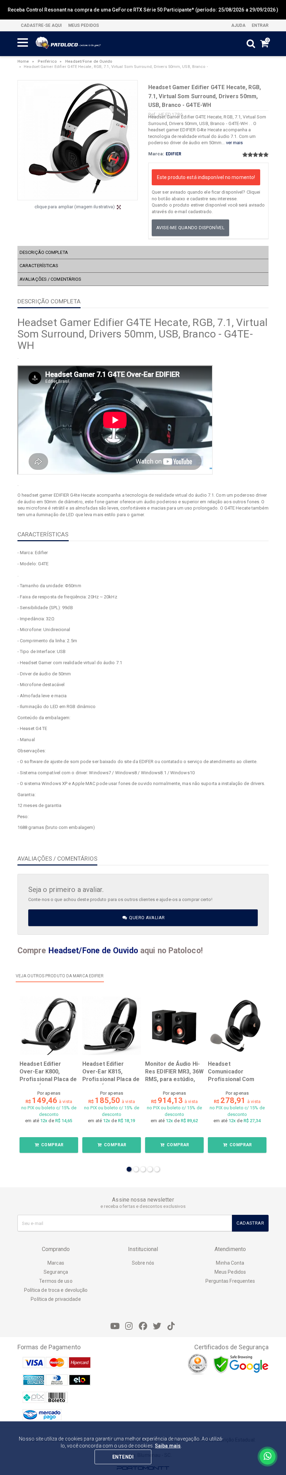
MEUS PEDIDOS (83, 25)
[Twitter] (157, 1326)
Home (23, 61)
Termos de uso (55, 1281)
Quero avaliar (146, 917)
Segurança (56, 1272)
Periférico (47, 61)
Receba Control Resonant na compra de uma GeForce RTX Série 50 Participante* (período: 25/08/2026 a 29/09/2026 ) (143, 10)
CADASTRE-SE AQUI (41, 25)
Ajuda (238, 25)
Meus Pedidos (230, 1272)
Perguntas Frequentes (230, 1281)
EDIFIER (174, 154)
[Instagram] (129, 1326)
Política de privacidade (56, 1299)
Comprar (52, 1144)
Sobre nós (143, 1263)
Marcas (55, 1263)
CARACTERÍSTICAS (39, 265)
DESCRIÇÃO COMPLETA (44, 252)
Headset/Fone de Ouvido (88, 61)
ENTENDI (123, 1457)
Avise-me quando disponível (190, 227)
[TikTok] (170, 1326)
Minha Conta (230, 1263)
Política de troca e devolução (56, 1290)
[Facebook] (143, 1326)
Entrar (260, 25)
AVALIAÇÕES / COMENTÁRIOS (50, 279)
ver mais (234, 142)
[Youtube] (115, 1326)
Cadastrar (250, 1223)
